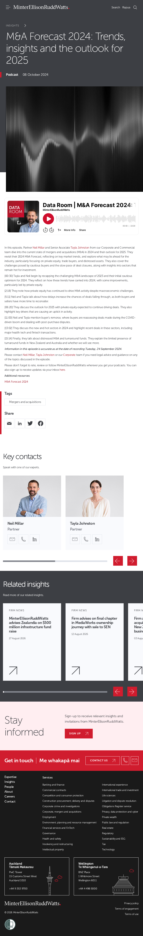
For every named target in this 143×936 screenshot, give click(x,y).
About (8, 791)
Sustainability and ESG (113, 838)
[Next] (132, 561)
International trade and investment (120, 790)
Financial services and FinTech (58, 828)
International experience (115, 784)
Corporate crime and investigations (61, 806)
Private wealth (109, 817)
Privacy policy (131, 903)
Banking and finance (53, 784)
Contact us (99, 760)
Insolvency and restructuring (57, 844)
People (9, 787)
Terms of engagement (127, 908)
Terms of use (132, 914)
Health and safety (51, 838)
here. (63, 369)
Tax (104, 844)
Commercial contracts (54, 790)
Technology (108, 849)
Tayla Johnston (80, 247)
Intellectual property (52, 849)
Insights (12, 25)
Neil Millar (38, 247)
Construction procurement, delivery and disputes (68, 801)
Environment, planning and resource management (69, 822)
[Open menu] (8, 7)
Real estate (107, 828)
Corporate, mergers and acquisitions (61, 811)
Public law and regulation (115, 822)
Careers (9, 796)
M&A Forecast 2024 (16, 381)
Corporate (69, 355)
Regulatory (107, 833)
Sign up (75, 733)
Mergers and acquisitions (25, 402)
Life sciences (108, 795)
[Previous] (118, 561)
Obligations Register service (116, 806)
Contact (9, 801)
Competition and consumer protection (63, 795)
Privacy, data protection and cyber (120, 811)
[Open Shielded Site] (38, 922)
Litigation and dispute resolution (119, 801)
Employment (49, 817)
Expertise (10, 777)
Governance (48, 833)
